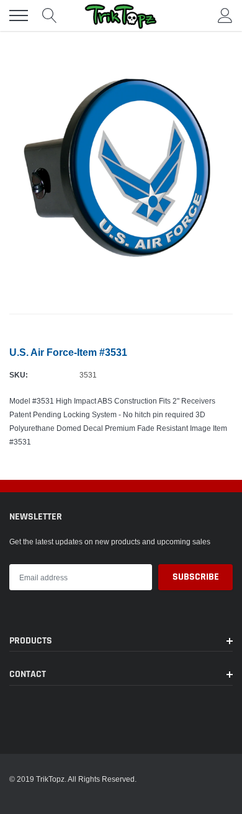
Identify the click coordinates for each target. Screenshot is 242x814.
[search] (49, 15)
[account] (225, 15)
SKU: (18, 374)
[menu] (18, 15)
